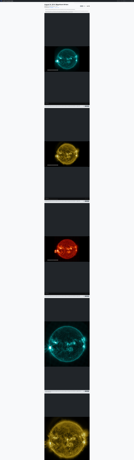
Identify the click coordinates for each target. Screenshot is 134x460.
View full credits (57, 7)
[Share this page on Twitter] (87, 6)
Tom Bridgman (51, 7)
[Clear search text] (131, 1)
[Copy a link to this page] (86, 6)
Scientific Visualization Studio (7, 1)
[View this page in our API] (84, 6)
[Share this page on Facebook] (89, 6)
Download (87, 106)
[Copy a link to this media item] (83, 106)
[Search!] (133, 1)
